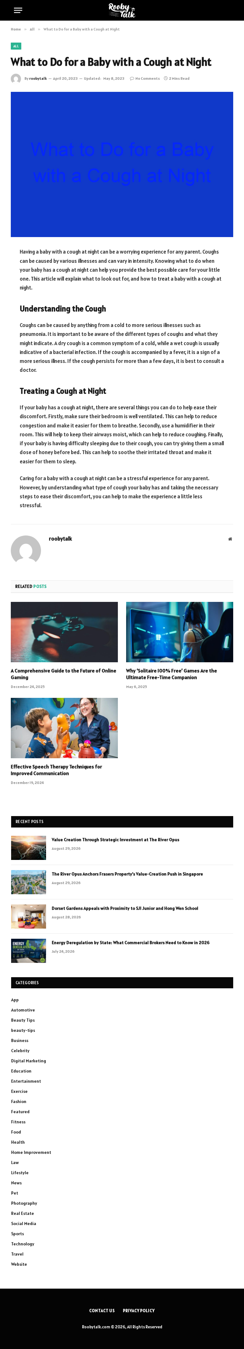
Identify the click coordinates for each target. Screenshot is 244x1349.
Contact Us (102, 1310)
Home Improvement (31, 1152)
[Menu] (18, 10)
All (16, 46)
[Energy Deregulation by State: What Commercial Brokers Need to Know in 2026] (28, 951)
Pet (14, 1193)
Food (16, 1132)
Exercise (19, 1091)
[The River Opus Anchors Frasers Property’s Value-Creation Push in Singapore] (28, 882)
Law (15, 1162)
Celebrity (20, 1050)
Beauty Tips (23, 1020)
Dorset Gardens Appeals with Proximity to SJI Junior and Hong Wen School (125, 908)
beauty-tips (23, 1030)
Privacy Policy (139, 1310)
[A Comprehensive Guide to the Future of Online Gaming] (64, 632)
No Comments (147, 78)
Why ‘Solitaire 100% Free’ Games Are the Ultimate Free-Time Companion (171, 674)
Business (19, 1040)
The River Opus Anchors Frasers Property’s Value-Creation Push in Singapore (127, 874)
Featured (20, 1111)
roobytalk (38, 78)
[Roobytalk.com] (122, 10)
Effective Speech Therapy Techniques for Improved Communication (56, 770)
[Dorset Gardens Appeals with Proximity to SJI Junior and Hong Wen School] (28, 916)
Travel (17, 1254)
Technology (22, 1244)
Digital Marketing (28, 1061)
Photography (24, 1203)
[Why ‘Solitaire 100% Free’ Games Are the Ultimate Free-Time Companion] (179, 632)
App (15, 1000)
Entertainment (26, 1081)
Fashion (18, 1101)
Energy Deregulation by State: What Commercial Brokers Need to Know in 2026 (131, 942)
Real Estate (22, 1213)
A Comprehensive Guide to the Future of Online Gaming (63, 674)
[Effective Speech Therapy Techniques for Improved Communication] (64, 728)
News (16, 1183)
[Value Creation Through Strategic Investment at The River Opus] (28, 848)
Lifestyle (20, 1172)
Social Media (23, 1223)
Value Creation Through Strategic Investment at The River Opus (115, 839)
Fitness (18, 1122)
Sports (17, 1234)
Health (18, 1142)
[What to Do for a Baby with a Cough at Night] (122, 164)
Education (21, 1071)
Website (19, 1264)
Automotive (23, 1010)
